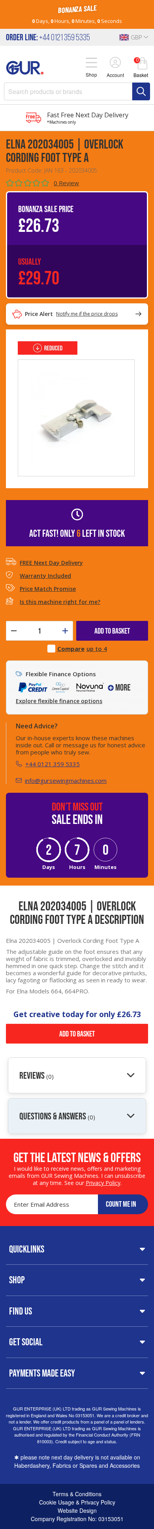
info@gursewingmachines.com (66, 780)
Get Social (26, 1341)
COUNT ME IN (121, 1204)
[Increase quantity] (65, 631)
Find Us (20, 1310)
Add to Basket (77, 1033)
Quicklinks (26, 1248)
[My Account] (115, 63)
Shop (17, 1279)
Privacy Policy (103, 1183)
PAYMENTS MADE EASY (42, 1373)
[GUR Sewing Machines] (25, 67)
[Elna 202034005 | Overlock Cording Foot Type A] (76, 417)
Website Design (77, 1510)
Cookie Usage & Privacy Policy (77, 1502)
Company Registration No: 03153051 (77, 1519)
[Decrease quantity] (14, 630)
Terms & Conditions (77, 1494)
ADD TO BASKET (112, 630)
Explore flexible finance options (59, 701)
